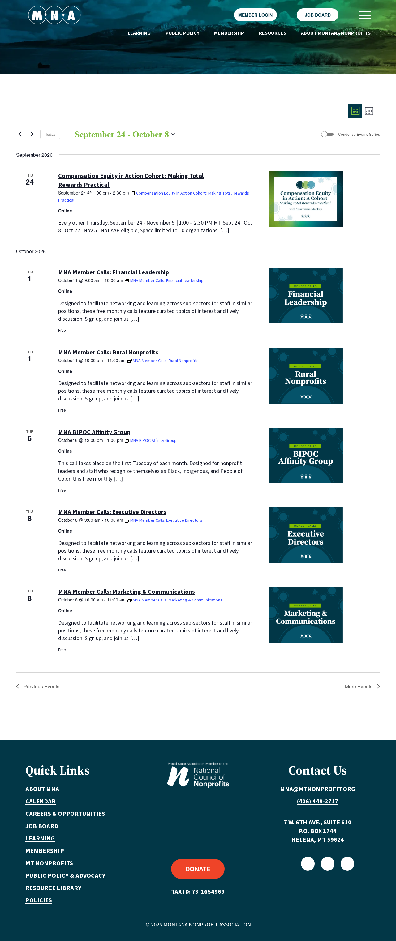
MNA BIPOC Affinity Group (94, 432)
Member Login (255, 15)
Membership (229, 33)
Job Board (318, 15)
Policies (38, 900)
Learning (139, 33)
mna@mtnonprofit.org (317, 789)
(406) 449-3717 (317, 801)
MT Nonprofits (49, 863)
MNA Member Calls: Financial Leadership (113, 272)
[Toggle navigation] (364, 15)
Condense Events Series (359, 134)
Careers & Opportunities (65, 814)
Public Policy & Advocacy (65, 875)
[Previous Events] (20, 134)
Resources (272, 33)
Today (50, 134)
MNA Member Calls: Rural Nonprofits (108, 352)
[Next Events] (32, 134)
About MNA (42, 789)
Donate (197, 868)
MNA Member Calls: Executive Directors (112, 512)
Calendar (40, 801)
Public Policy (182, 33)
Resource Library (53, 888)
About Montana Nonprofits (336, 33)
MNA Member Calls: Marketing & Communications (126, 592)
